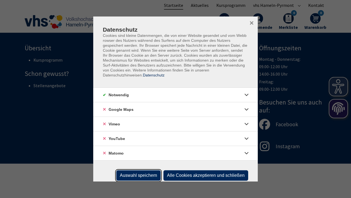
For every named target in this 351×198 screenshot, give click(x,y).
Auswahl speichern (138, 175)
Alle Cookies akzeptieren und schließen (206, 175)
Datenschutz (154, 75)
